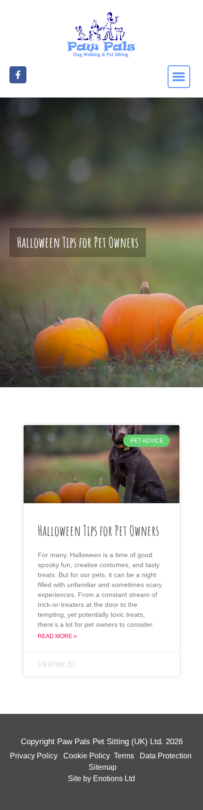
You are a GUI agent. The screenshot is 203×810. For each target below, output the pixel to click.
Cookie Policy (86, 756)
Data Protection (166, 756)
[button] (179, 76)
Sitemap (103, 767)
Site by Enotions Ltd (101, 778)
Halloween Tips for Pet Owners (98, 530)
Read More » (57, 636)
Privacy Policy (34, 756)
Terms (124, 756)
